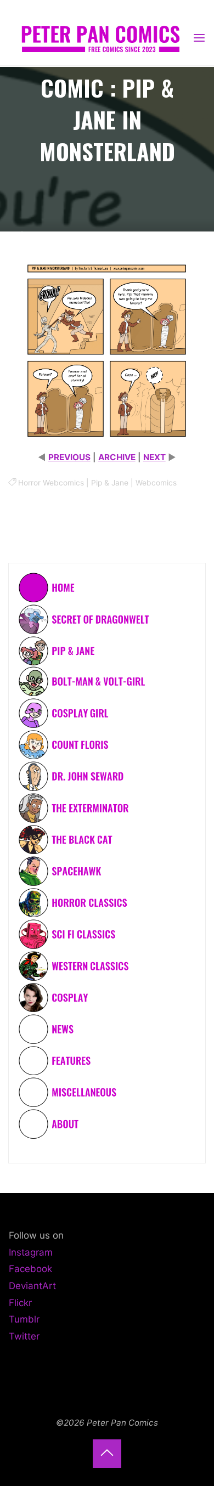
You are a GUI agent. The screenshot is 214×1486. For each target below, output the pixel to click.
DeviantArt (32, 1285)
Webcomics (156, 483)
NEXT (154, 458)
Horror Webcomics (51, 483)
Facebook (30, 1268)
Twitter (24, 1336)
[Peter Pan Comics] (100, 37)
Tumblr (24, 1319)
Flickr (20, 1302)
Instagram (31, 1252)
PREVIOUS (69, 458)
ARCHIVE (117, 458)
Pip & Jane (109, 483)
